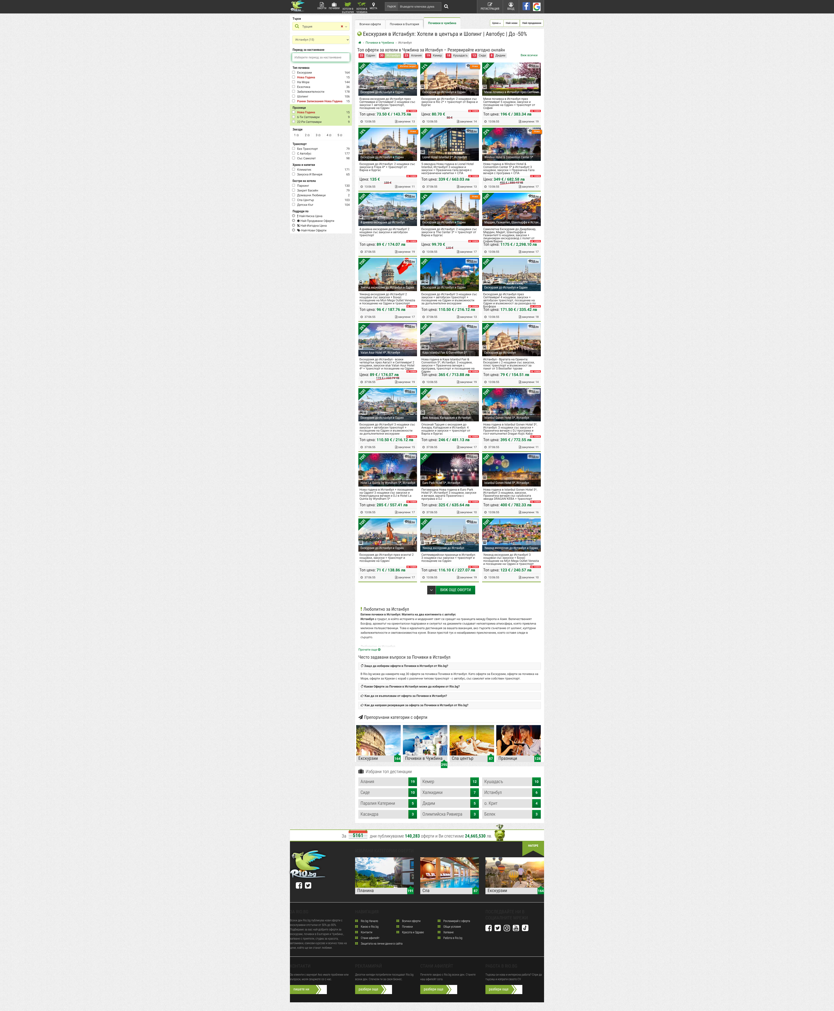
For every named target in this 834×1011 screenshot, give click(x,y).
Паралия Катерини (387, 803)
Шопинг (302, 96)
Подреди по (300, 211)
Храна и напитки (304, 165)
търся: (391, 6)
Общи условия (452, 927)
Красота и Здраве (412, 932)
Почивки (334, 8)
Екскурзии (304, 72)
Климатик (304, 170)
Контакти (366, 932)
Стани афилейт (369, 938)
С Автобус (304, 153)
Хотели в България (348, 10)
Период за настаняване (308, 50)
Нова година (306, 77)
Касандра (387, 814)
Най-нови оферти (313, 230)
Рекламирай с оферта (456, 921)
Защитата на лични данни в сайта (381, 943)
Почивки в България (404, 24)
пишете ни (301, 989)
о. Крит (511, 803)
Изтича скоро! (408, 66)
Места (373, 8)
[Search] (446, 6)
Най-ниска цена (310, 216)
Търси (297, 19)
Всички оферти (370, 24)
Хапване (448, 932)
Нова (475, 66)
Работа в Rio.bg (452, 938)
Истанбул (393, 55)
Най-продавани (531, 23)
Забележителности (310, 92)
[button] (496, 23)
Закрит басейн (307, 190)
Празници (299, 108)
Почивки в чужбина (442, 23)
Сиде (482, 55)
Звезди (297, 129)
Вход (511, 9)
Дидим (500, 55)
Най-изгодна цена (313, 226)
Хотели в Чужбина (361, 10)
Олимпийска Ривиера (449, 814)
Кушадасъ (460, 55)
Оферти (321, 8)
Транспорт (300, 144)
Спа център (305, 200)
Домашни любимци (311, 195)
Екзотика (303, 87)
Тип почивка (301, 68)
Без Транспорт (307, 149)
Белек (511, 814)
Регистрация (490, 9)
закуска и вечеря (309, 174)
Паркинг (303, 186)
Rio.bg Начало (369, 921)
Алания (416, 55)
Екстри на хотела (304, 181)
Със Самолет (306, 158)
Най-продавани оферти (317, 221)
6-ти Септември (308, 117)
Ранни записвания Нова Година (319, 101)
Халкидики (449, 792)
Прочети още (368, 649)
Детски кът (305, 205)
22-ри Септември (309, 122)
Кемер (437, 55)
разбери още (368, 989)
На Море (303, 82)
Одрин (370, 55)
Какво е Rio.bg (369, 927)
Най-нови (512, 23)
